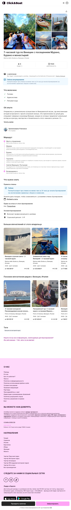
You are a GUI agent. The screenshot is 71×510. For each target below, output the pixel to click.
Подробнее (11, 206)
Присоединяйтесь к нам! (11, 392)
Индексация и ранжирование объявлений (17, 394)
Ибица (6, 447)
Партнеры (7, 390)
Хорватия (7, 440)
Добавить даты (12, 199)
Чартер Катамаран (10, 460)
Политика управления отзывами (14, 399)
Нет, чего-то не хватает (25, 340)
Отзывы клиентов (9, 422)
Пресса (6, 378)
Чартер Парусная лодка (11, 456)
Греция (6, 438)
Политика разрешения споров (13, 396)
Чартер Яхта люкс (9, 465)
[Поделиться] (66, 11)
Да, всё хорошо (9, 340)
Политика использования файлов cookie (16, 383)
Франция (6, 449)
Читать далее (8, 122)
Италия (6, 442)
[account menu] (67, 3)
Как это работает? (9, 376)
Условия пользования (10, 385)
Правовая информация (11, 387)
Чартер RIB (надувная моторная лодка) (16, 463)
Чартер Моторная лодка (11, 458)
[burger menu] (64, 3)
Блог (5, 401)
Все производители (10, 467)
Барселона (7, 445)
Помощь (6, 372)
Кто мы (6, 374)
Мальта (6, 451)
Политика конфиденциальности (14, 381)
